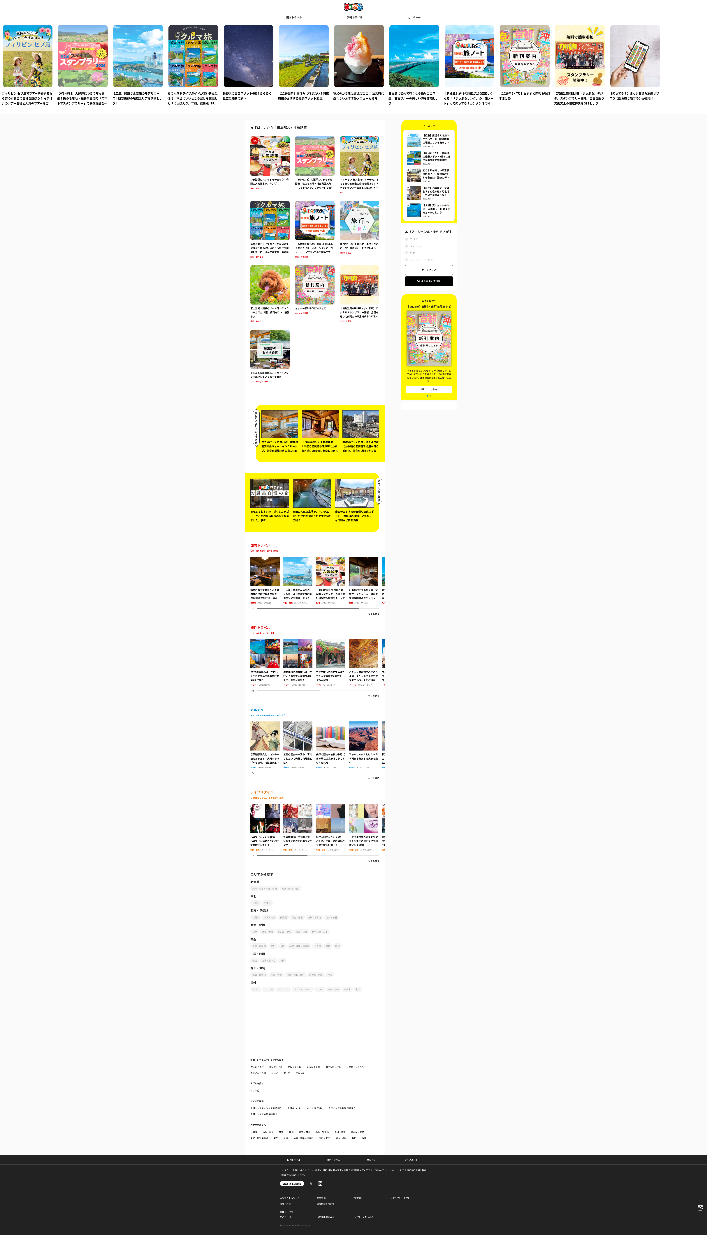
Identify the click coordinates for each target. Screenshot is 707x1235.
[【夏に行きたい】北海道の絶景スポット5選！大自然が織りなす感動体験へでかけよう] (429, 158)
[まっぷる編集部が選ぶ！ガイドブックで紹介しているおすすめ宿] (270, 357)
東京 (281, 1132)
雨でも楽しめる (333, 1066)
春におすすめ (257, 1066)
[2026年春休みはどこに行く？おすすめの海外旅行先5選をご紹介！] (265, 641)
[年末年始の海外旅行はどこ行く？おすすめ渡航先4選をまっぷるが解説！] (298, 641)
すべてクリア (429, 270)
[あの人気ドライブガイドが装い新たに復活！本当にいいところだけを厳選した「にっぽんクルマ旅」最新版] (270, 230)
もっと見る (373, 613)
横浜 (291, 1132)
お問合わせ (285, 1203)
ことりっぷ (285, 1216)
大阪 (282, 946)
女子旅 (287, 1072)
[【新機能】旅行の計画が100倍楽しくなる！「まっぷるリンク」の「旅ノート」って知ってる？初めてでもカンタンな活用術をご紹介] (314, 230)
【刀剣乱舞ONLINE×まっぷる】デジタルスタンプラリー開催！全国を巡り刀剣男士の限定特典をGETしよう (579, 98)
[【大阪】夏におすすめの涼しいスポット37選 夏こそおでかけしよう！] (429, 210)
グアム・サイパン (303, 989)
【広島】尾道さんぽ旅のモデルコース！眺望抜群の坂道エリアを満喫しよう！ (137, 98)
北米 (358, 989)
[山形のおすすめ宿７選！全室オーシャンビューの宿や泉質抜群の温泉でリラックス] (363, 559)
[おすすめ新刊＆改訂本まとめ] (314, 294)
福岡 (354, 1138)
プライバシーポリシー (401, 1197)
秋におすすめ (294, 1066)
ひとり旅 (300, 1072)
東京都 (253, 767)
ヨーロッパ (333, 989)
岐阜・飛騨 (301, 931)
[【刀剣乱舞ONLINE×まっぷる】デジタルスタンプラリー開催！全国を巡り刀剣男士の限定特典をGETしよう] (359, 294)
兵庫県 (286, 767)
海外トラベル (355, 17)
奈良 (328, 946)
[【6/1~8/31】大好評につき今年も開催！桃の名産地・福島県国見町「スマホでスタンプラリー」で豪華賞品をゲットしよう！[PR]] (314, 165)
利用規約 (358, 1197)
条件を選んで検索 (431, 281)
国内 (318, 603)
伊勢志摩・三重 (320, 931)
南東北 (253, 603)
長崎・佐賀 (276, 974)
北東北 (255, 903)
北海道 (253, 1132)
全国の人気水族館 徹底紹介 (263, 1114)
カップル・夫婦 (258, 1072)
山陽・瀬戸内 (268, 960)
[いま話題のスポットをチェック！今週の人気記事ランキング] (270, 165)
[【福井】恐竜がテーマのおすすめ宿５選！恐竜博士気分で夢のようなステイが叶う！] (429, 193)
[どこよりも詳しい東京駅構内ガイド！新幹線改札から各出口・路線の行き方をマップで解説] (429, 175)
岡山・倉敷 (341, 1138)
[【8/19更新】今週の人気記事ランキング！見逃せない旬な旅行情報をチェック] (330, 559)
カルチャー (414, 17)
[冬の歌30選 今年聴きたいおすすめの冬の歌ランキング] (298, 806)
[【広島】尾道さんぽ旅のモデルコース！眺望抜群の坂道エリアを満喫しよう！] (298, 559)
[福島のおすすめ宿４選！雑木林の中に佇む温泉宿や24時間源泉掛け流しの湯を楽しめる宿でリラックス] (265, 559)
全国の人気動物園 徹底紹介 (342, 1108)
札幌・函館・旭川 (290, 888)
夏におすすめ (275, 1066)
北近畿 (317, 946)
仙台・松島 (268, 1132)
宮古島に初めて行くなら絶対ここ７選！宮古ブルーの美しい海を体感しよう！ (413, 98)
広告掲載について (325, 1203)
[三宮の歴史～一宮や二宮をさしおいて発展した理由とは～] (298, 723)
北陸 (254, 931)
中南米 (347, 989)
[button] (427, 396)
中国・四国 (288, 603)
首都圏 (283, 917)
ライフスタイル (412, 1159)
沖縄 (330, 974)
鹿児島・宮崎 (316, 974)
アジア (253, 685)
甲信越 (319, 767)
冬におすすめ (313, 1066)
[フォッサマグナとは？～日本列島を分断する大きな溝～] (363, 723)
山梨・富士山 (314, 917)
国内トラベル (294, 17)
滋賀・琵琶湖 (259, 946)
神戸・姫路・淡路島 (299, 946)
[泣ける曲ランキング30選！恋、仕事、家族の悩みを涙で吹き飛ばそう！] (330, 806)
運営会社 (321, 1197)
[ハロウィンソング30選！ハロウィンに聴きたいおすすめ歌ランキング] (265, 806)
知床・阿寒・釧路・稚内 (264, 888)
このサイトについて (290, 1197)
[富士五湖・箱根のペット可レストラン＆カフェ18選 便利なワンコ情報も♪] (270, 294)
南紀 (337, 946)
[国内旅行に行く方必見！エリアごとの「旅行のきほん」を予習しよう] (359, 230)
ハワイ (319, 989)
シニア (274, 1072)
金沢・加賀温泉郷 (259, 1138)
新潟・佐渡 (269, 917)
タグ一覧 (254, 1090)
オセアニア (283, 989)
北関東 (255, 917)
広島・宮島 (324, 1138)
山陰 (254, 960)
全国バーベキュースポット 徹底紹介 (305, 1108)
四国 (282, 960)
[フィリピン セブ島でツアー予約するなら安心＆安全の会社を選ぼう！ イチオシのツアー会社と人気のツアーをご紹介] (359, 165)
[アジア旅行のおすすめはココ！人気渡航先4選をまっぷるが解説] (330, 641)
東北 (351, 603)
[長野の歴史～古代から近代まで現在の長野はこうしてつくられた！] (330, 723)
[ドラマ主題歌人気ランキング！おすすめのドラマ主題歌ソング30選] (363, 806)
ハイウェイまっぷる (363, 1216)
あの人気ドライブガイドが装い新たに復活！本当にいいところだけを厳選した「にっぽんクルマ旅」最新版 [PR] (193, 98)
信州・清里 (331, 917)
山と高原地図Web (326, 1216)
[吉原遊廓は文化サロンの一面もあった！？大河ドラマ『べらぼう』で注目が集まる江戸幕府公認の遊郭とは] (265, 723)
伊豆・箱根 (297, 917)
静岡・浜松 (267, 931)
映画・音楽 (255, 850)
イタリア (352, 685)
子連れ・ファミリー (356, 1066)
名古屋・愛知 (284, 931)
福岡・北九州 (259, 974)
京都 (273, 946)
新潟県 (384, 767)
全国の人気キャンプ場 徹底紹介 (266, 1108)
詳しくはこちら (429, 384)
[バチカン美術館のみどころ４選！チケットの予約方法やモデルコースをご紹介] (363, 641)
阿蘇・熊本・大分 (295, 974)
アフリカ (268, 989)
